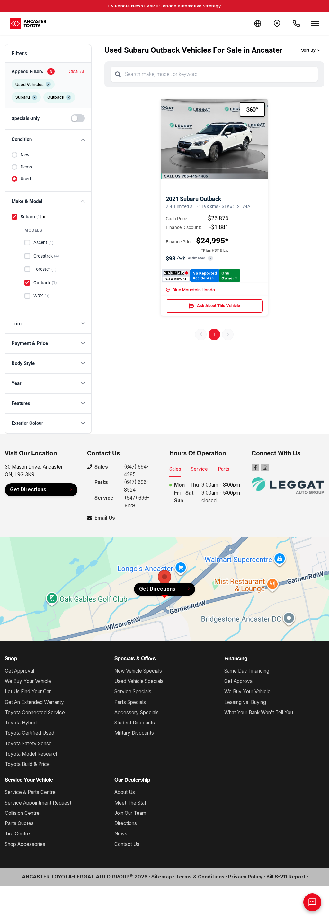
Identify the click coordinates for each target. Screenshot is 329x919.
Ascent (43, 242)
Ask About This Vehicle (218, 305)
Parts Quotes (19, 823)
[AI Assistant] (312, 902)
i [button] (210, 258)
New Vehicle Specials (138, 671)
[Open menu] (314, 23)
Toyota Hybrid (21, 723)
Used (26, 178)
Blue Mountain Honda (194, 289)
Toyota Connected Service (35, 712)
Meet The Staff (131, 803)
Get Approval (19, 671)
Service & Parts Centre (30, 792)
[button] (48, 139)
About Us (124, 792)
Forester (45, 269)
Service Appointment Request (38, 803)
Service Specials (132, 691)
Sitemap (161, 877)
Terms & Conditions (200, 877)
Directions (125, 823)
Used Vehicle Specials (139, 681)
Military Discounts (134, 733)
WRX (41, 295)
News (120, 834)
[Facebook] (255, 467)
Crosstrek (46, 256)
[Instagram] (265, 467)
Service (199, 469)
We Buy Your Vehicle (28, 681)
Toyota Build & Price (27, 764)
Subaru (31, 216)
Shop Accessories (25, 844)
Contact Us (126, 844)
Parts (223, 469)
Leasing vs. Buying (245, 702)
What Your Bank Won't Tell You (258, 712)
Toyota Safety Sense (28, 744)
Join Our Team (130, 813)
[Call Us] (296, 23)
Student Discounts (134, 723)
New (25, 154)
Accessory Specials (136, 712)
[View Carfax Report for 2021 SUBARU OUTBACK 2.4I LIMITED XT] (201, 275)
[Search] (118, 74)
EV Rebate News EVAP (164, 5)
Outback (45, 282)
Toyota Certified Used (29, 733)
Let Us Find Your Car (28, 691)
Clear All (77, 71)
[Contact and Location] (277, 23)
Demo (26, 166)
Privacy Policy (245, 877)
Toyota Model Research (31, 754)
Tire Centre (17, 834)
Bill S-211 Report (286, 877)
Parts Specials (130, 702)
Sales (175, 469)
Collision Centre (22, 813)
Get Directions (28, 490)
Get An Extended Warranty (34, 702)
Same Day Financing (246, 671)
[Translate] (258, 23)
